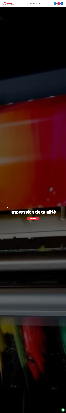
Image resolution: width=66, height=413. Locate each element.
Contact (39, 3)
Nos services (33, 3)
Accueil (26, 3)
